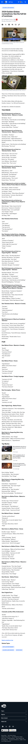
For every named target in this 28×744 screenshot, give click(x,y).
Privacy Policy (4, 735)
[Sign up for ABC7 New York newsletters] (13, 726)
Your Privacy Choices (12, 735)
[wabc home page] (3, 706)
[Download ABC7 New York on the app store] (4, 730)
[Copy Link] (19, 24)
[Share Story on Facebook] (2, 24)
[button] (2, 2)
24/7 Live (11, 2)
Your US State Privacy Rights (17, 736)
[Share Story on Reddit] (9, 24)
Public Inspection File (20, 738)
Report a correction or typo (7, 640)
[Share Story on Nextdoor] (12, 24)
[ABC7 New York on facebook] (2, 726)
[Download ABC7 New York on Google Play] (12, 730)
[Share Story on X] (6, 24)
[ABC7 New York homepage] (5, 2)
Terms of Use (3, 738)
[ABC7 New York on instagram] (9, 726)
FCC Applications (4, 739)
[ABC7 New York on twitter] (6, 726)
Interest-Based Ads (11, 738)
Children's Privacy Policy (6, 736)
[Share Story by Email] (15, 24)
